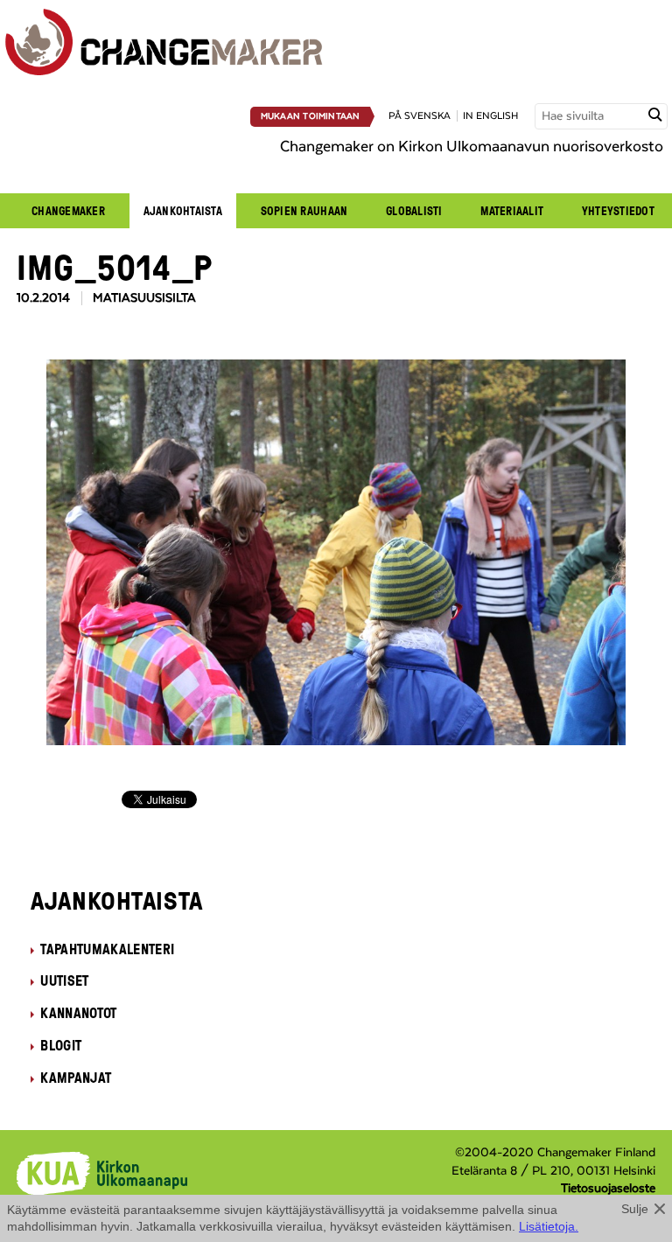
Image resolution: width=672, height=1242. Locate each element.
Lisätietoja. (548, 1226)
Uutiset (64, 980)
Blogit (60, 1045)
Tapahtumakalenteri (107, 949)
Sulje (634, 1209)
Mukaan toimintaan (310, 116)
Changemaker (68, 211)
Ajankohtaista (183, 211)
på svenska (419, 116)
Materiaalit (511, 211)
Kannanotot (78, 1012)
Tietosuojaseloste (608, 1189)
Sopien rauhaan (304, 211)
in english (490, 116)
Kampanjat (75, 1077)
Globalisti (414, 211)
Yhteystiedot (618, 211)
